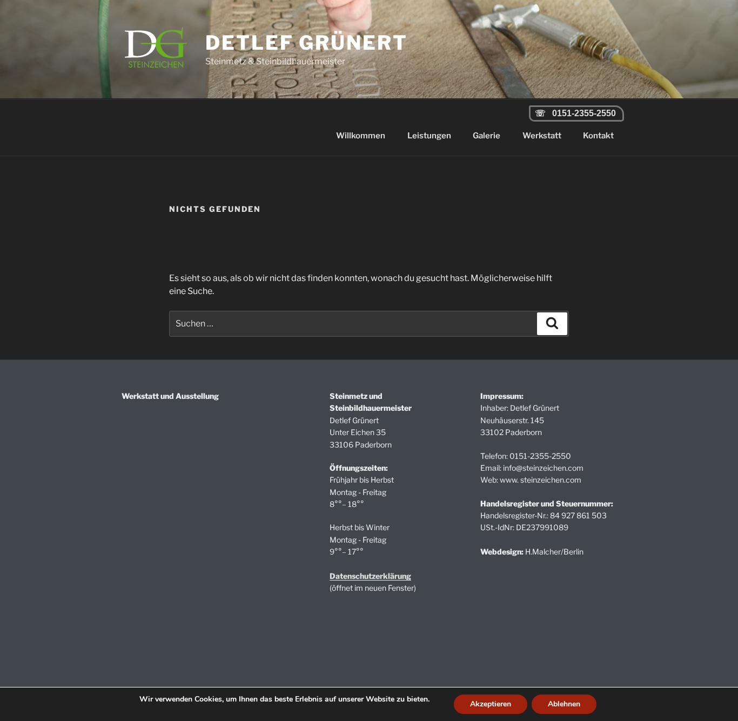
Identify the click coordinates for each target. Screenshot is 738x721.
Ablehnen (564, 704)
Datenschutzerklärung (370, 575)
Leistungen (429, 136)
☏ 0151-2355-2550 (573, 113)
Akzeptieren (490, 704)
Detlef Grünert (306, 43)
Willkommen (360, 136)
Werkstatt (541, 136)
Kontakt (598, 136)
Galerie (486, 136)
